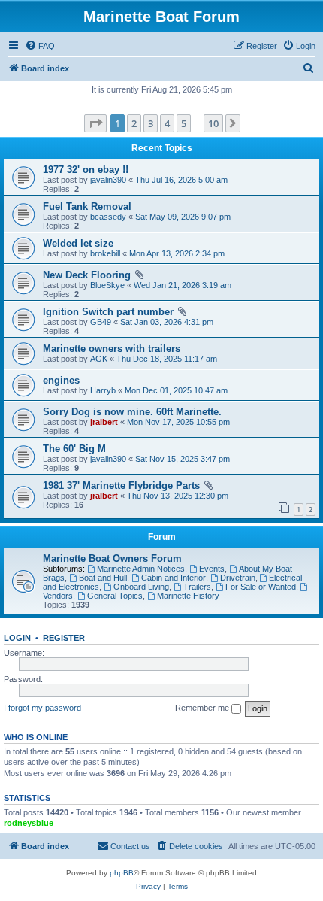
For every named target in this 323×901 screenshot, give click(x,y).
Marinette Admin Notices (141, 568)
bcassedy (108, 216)
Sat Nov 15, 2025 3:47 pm (182, 458)
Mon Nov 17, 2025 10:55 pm (178, 421)
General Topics (115, 595)
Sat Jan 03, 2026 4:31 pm (166, 321)
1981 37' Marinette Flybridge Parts (121, 485)
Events (212, 568)
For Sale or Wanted (260, 586)
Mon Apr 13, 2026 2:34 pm (177, 253)
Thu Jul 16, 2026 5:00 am (181, 179)
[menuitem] (40, 46)
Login (17, 637)
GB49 (100, 321)
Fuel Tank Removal (87, 206)
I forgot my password (42, 707)
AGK (98, 358)
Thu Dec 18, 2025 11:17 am (166, 358)
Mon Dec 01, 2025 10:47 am (176, 390)
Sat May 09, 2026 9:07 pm (183, 216)
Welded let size (78, 243)
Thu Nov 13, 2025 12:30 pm (177, 495)
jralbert (104, 421)
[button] (95, 123)
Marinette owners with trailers (111, 348)
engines (61, 380)
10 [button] (213, 123)
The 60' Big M (74, 448)
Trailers (197, 586)
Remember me (203, 707)
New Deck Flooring (87, 275)
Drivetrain (237, 577)
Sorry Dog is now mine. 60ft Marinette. (132, 411)
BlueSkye (107, 285)
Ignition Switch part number (108, 311)
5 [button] (183, 123)
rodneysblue (28, 822)
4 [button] (167, 123)
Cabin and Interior (173, 577)
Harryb (103, 390)
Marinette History (188, 595)
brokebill (105, 253)
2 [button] (134, 123)
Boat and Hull (103, 577)
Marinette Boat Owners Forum (112, 558)
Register (64, 637)
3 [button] (150, 123)
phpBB (122, 873)
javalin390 (108, 179)
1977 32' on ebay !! (85, 169)
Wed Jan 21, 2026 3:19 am (182, 285)
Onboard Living (141, 586)
